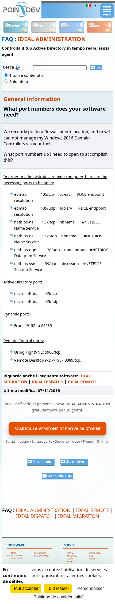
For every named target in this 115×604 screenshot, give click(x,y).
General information (32, 99)
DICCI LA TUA (95, 553)
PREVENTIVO (72, 556)
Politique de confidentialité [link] (58, 597)
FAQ (91, 556)
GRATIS (92, 559)
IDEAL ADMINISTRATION (52, 39)
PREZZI (69, 562)
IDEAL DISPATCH (47, 381)
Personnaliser (90, 588)
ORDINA (70, 559)
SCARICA (70, 553)
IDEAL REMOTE (82, 381)
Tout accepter (26, 588)
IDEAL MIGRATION (78, 516)
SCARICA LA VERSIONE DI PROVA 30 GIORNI (57, 428)
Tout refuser (58, 588)
